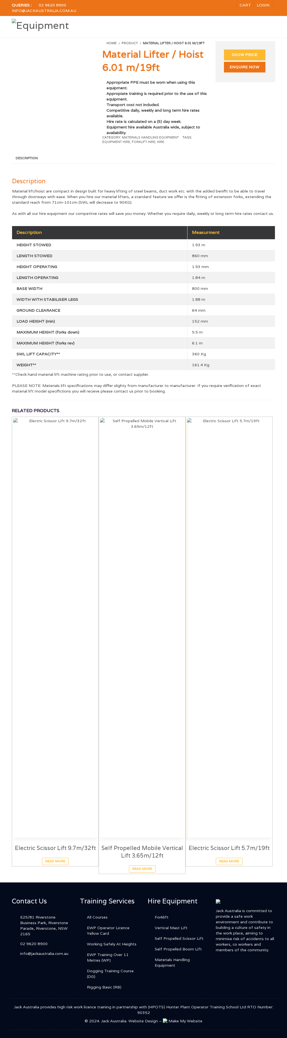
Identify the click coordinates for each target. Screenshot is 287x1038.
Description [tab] (27, 158)
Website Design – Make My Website (165, 1020)
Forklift (161, 917)
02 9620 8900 (52, 5)
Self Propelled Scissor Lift (179, 938)
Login (263, 5)
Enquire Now (245, 67)
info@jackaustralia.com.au (44, 10)
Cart (245, 5)
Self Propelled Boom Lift (178, 949)
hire (160, 142)
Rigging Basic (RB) (104, 987)
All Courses (97, 917)
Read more (55, 861)
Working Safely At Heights (111, 944)
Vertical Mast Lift (171, 927)
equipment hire (116, 142)
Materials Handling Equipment (150, 137)
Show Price (245, 54)
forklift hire (143, 142)
